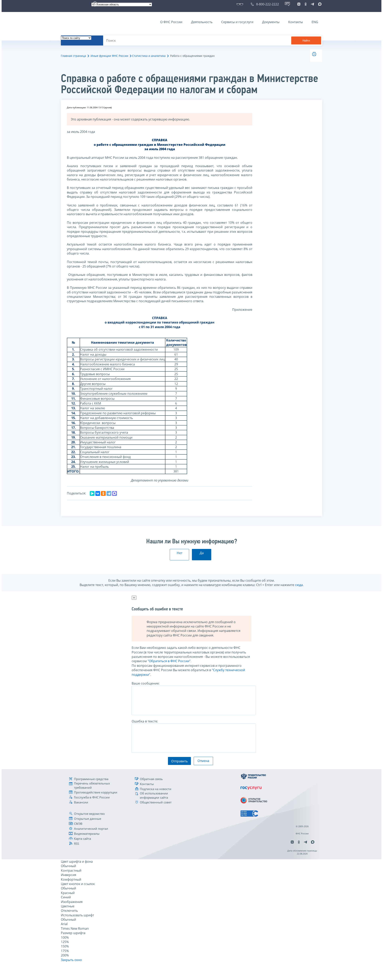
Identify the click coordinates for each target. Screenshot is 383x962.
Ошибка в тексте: (145, 721)
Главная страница (73, 56)
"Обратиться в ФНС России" (169, 661)
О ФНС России (171, 22)
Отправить (179, 761)
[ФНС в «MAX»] (319, 4)
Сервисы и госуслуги (237, 22)
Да (202, 553)
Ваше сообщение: (146, 683)
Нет (179, 553)
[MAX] (114, 493)
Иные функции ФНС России (109, 56)
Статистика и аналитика (149, 56)
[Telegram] (109, 493)
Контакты (295, 22)
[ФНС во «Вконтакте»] (299, 4)
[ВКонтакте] (97, 493)
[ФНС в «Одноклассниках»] (306, 4)
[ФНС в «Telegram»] (312, 4)
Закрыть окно (71, 960)
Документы (270, 22)
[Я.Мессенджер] (92, 493)
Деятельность (201, 22)
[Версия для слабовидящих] (241, 4)
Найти (306, 40)
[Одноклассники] (103, 493)
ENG (315, 22)
